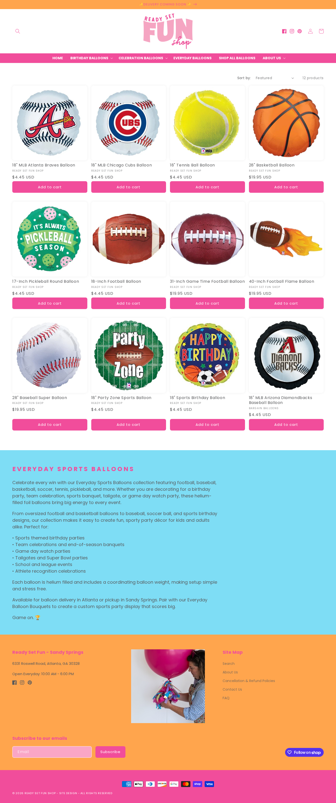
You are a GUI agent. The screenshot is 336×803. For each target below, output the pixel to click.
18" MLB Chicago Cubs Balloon (121, 165)
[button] (17, 31)
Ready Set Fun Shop (40, 793)
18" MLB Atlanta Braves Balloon (43, 165)
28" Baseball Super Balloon (39, 398)
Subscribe (110, 751)
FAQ (226, 698)
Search (229, 663)
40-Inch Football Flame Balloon (281, 281)
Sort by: (244, 77)
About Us (230, 672)
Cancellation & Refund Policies (249, 680)
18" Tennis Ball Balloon (192, 165)
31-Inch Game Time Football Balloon (207, 281)
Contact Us (232, 689)
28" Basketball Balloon (272, 165)
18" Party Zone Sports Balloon (121, 398)
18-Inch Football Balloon (116, 281)
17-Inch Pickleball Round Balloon (45, 281)
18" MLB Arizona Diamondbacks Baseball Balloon (280, 400)
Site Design (68, 793)
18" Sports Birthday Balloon (197, 398)
